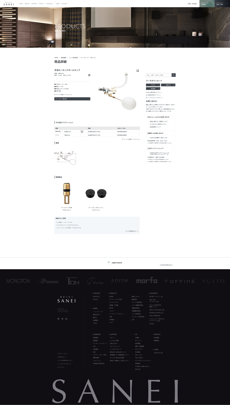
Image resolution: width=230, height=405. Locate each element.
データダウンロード (115, 349)
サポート (112, 338)
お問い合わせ (113, 343)
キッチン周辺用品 (137, 302)
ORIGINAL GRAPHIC (155, 313)
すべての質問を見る (130, 231)
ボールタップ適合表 (61, 99)
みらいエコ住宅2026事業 (117, 358)
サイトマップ (61, 367)
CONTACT (64, 3)
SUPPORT (34, 3)
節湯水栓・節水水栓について (118, 352)
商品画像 (153, 88)
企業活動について (155, 127)
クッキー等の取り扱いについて (65, 360)
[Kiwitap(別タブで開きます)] (75, 281)
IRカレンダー (139, 355)
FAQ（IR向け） (139, 358)
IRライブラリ (139, 349)
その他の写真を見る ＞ (166, 265)
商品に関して (97, 314)
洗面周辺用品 (135, 308)
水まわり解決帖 (153, 315)
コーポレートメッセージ (100, 343)
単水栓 (111, 308)
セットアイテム (113, 302)
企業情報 (95, 320)
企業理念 (95, 340)
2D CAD (153, 85)
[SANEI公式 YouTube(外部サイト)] (62, 319)
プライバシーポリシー (63, 353)
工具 (133, 319)
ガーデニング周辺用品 (138, 317)
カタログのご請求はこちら (158, 124)
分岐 (110, 317)
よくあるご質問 (114, 340)
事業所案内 (96, 358)
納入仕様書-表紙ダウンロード (154, 92)
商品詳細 (57, 131)
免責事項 (137, 363)
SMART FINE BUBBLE (155, 310)
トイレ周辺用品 (136, 314)
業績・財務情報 (139, 346)
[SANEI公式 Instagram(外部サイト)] (58, 319)
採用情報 (194, 4)
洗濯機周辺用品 (136, 311)
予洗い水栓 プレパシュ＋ (153, 300)
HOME (21, 3)
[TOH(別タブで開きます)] (53, 281)
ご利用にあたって (62, 357)
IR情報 (189, 4)
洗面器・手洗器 (113, 305)
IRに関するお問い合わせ (142, 366)
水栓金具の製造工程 (98, 363)
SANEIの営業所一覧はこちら (159, 138)
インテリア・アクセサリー (116, 314)
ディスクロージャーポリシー (143, 360)
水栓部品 (111, 319)
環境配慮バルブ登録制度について (119, 355)
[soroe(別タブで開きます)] (99, 281)
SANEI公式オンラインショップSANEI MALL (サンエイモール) (159, 153)
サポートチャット (115, 346)
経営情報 (137, 343)
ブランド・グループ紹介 (100, 355)
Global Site (157, 353)
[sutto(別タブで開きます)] (193, 281)
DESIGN (41, 3)
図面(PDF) (168, 85)
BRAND (27, 3)
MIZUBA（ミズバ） (154, 296)
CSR (94, 346)
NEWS (57, 3)
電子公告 (137, 369)
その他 (95, 323)
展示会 (95, 317)
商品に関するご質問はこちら (159, 121)
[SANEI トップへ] (66, 299)
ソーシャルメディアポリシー (64, 364)
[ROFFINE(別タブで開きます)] (160, 281)
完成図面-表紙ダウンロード (154, 95)
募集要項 (156, 340)
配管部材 (134, 299)
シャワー (111, 311)
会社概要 (95, 349)
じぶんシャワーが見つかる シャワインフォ (156, 319)
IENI (150, 324)
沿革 (94, 352)
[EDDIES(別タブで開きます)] (28, 280)
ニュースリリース (98, 312)
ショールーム (97, 360)
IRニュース (138, 340)
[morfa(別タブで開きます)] (126, 281)
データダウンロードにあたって (154, 97)
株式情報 (137, 352)
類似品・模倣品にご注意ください (119, 360)
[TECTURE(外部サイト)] (66, 319)
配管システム (135, 296)
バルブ (111, 322)
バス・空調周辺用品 (137, 305)
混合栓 (111, 296)
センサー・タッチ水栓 (115, 299)
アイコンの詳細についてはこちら (64, 94)
